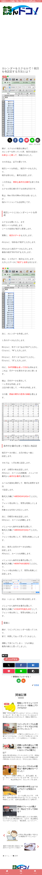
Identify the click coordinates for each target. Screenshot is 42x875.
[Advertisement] (21, 39)
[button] (37, 140)
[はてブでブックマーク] (21, 140)
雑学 (5, 655)
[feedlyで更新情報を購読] (19, 681)
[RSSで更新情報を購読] (23, 681)
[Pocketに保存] (26, 140)
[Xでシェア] (9, 140)
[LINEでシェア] (32, 140)
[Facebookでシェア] (15, 140)
